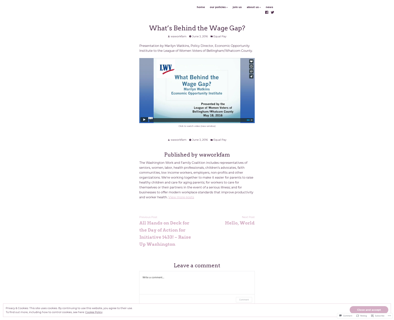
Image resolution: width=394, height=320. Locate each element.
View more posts (181, 197)
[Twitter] (272, 12)
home (201, 7)
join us (237, 7)
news (269, 7)
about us (253, 7)
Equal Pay (219, 36)
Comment (244, 299)
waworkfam (179, 36)
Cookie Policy (94, 312)
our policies (218, 7)
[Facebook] (267, 12)
